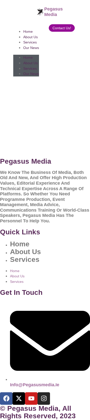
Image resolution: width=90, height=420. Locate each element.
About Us (30, 37)
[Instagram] (44, 398)
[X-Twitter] (18, 398)
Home (28, 31)
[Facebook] (6, 398)
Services (30, 42)
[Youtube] (31, 398)
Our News (31, 48)
